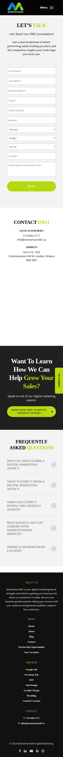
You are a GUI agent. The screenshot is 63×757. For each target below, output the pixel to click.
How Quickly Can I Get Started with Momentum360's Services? (25, 528)
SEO (31, 680)
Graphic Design (31, 690)
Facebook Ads (32, 675)
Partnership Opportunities (32, 647)
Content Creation (31, 701)
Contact (31, 642)
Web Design (31, 685)
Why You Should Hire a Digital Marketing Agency (25, 464)
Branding (31, 695)
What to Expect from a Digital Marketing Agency (25, 485)
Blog (31, 636)
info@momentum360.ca (33, 723)
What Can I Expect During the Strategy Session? (24, 505)
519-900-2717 (33, 718)
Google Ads (31, 669)
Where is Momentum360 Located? (26, 548)
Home (31, 626)
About (31, 631)
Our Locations (31, 652)
